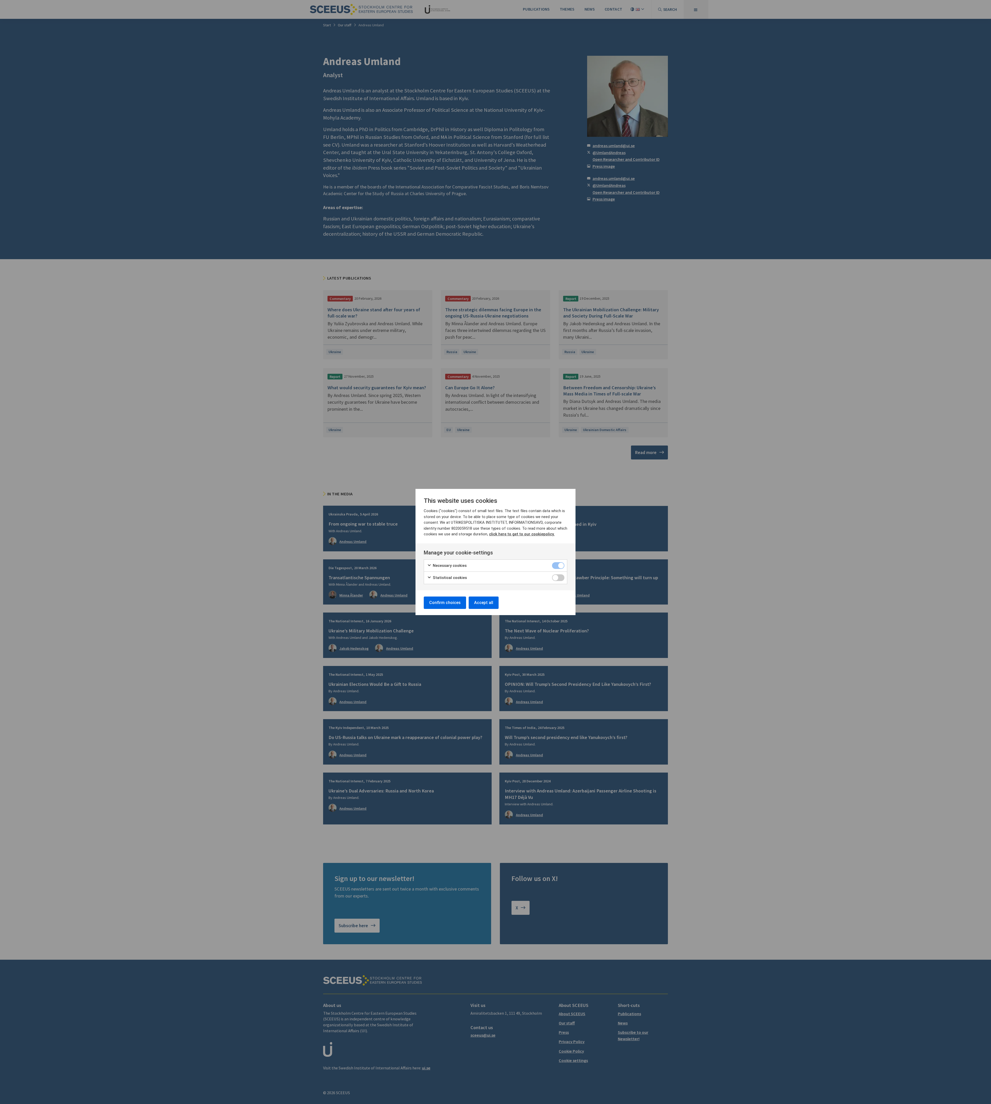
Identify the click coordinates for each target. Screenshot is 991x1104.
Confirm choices (445, 602)
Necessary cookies (449, 565)
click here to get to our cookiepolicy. (522, 534)
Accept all (483, 602)
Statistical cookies (449, 577)
